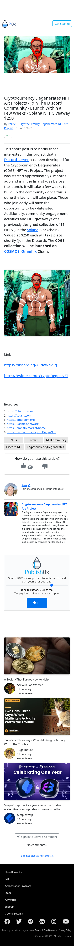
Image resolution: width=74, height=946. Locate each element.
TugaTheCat (25, 750)
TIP (38, 602)
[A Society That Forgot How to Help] (37, 655)
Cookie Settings (14, 913)
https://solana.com (19, 415)
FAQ (7, 878)
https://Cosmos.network (23, 424)
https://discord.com (20, 411)
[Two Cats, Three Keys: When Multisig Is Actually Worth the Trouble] (37, 716)
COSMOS (11, 251)
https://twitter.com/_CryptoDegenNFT (36, 375)
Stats (8, 892)
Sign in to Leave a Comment (38, 837)
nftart (34, 440)
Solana (32, 229)
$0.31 (8, 135)
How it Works (13, 872)
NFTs (14, 440)
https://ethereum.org (21, 420)
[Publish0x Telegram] (31, 921)
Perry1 (12, 124)
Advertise (10, 899)
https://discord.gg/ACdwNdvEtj (30, 364)
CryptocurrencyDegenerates (45, 447)
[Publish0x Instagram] (54, 921)
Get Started (62, 24)
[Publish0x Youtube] (66, 921)
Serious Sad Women (30, 685)
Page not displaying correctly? (37, 855)
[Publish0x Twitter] (19, 921)
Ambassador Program (18, 885)
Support (9, 906)
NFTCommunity (56, 440)
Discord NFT (14, 447)
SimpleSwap (25, 815)
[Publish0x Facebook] (8, 921)
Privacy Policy (65, 930)
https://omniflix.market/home (26, 428)
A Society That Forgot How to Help (26, 679)
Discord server (16, 159)
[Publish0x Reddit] (43, 921)
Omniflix (29, 251)
